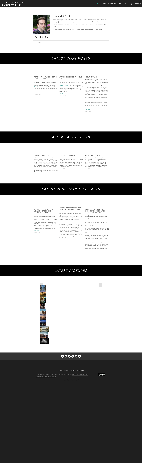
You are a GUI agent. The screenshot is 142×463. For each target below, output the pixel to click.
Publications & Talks (115, 3)
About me (136, 3)
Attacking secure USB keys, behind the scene (70, 78)
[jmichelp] (40, 37)
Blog (104, 3)
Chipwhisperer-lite (38, 87)
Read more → (37, 92)
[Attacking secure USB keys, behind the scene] (71, 74)
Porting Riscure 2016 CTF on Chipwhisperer (46, 78)
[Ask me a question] (46, 153)
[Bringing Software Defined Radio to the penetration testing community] (97, 206)
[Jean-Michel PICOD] (38, 37)
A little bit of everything (13, 3)
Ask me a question (41, 155)
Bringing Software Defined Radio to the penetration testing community (96, 211)
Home (98, 3)
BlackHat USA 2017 (63, 85)
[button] (106, 72)
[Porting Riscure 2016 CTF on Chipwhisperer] (46, 74)
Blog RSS (37, 122)
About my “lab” (91, 77)
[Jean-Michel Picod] (36, 37)
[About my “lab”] (97, 74)
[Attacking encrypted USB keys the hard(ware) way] (71, 205)
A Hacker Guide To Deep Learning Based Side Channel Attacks (43, 211)
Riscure (39, 84)
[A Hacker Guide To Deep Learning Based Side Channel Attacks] (46, 206)
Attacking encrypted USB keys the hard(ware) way (70, 209)
